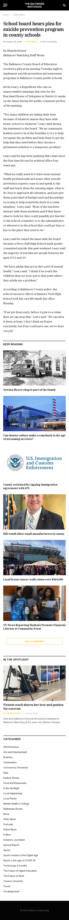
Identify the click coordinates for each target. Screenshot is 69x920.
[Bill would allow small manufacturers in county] (34, 512)
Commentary (10, 762)
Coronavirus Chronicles (15, 767)
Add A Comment (34, 641)
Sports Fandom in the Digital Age (20, 855)
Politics (7, 834)
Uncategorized (11, 891)
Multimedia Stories (13, 808)
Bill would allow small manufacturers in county (34, 533)
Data (5, 772)
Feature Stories (11, 777)
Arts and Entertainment (15, 752)
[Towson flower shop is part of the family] (34, 368)
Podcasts (8, 824)
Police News (10, 829)
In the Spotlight (11, 788)
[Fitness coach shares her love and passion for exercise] (34, 683)
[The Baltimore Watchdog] (34, 5)
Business (8, 757)
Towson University (13, 881)
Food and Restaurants (14, 783)
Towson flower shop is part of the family (29, 389)
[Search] (64, 5)
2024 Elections (11, 747)
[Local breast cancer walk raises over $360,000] (34, 557)
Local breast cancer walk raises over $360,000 (33, 579)
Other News (31, 42)
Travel (6, 886)
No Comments (50, 41)
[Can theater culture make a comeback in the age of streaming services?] (34, 413)
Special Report (11, 845)
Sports (6, 850)
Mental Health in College (16, 803)
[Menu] (5, 5)
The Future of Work (13, 876)
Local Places (10, 798)
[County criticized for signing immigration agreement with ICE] (34, 462)
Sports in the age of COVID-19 (19, 860)
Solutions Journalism (14, 839)
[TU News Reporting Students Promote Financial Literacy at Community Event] (34, 603)
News (6, 814)
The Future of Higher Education (20, 870)
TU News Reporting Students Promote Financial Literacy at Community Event (34, 626)
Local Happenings (12, 793)
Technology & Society (15, 865)
